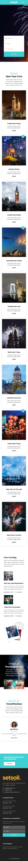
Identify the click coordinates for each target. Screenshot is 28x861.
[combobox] (15, 43)
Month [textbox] (8, 43)
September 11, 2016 (8, 616)
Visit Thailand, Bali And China (9, 801)
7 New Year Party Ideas (12, 607)
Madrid (14, 729)
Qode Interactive (15, 858)
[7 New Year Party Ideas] (8, 599)
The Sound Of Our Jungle (9, 806)
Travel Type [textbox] (10, 49)
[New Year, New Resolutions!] (8, 575)
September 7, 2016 (8, 592)
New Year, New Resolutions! (13, 583)
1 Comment (19, 592)
